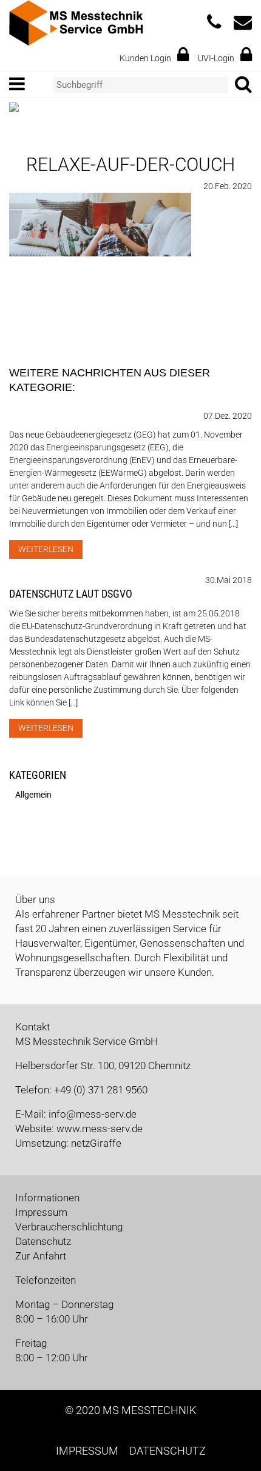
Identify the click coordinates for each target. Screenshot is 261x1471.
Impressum (41, 1212)
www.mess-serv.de (99, 1128)
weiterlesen (45, 549)
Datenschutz (43, 1241)
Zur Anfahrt (40, 1256)
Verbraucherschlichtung (69, 1227)
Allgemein (33, 794)
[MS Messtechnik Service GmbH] (76, 22)
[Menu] (22, 84)
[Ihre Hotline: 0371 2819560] (214, 25)
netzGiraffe (96, 1143)
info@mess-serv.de (93, 1114)
